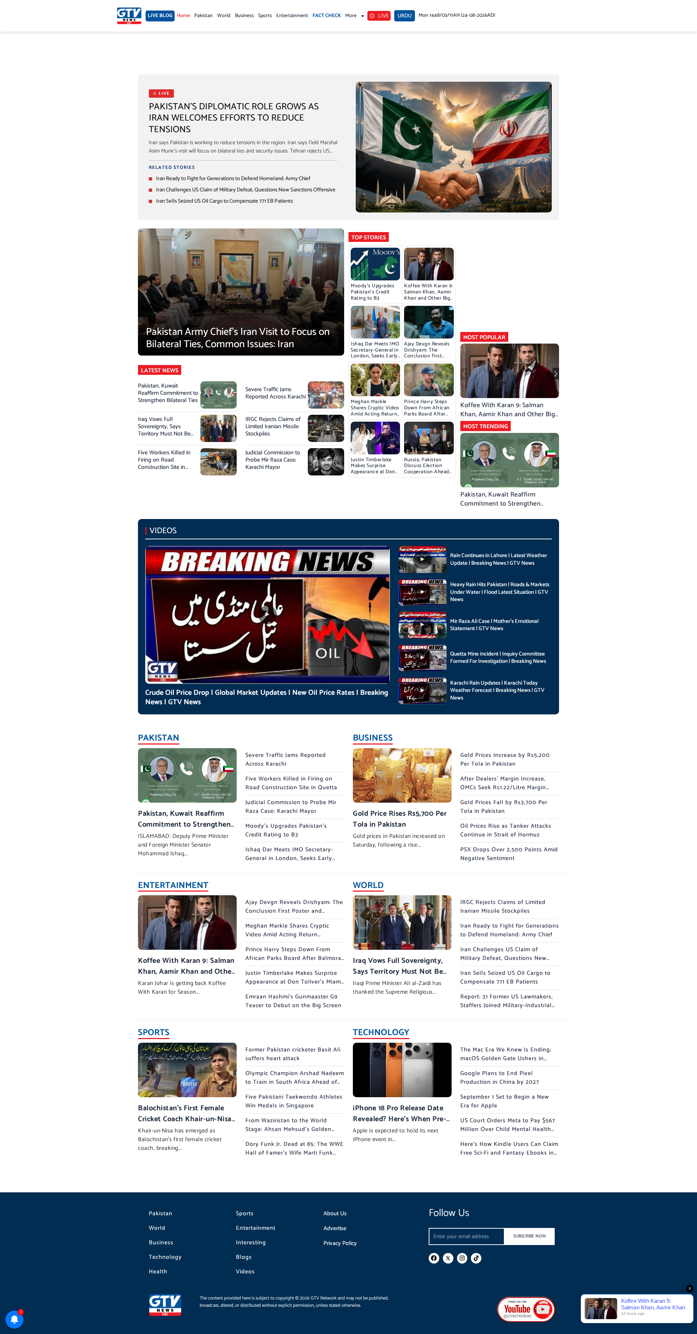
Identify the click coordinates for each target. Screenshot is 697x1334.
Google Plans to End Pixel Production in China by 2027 (499, 1078)
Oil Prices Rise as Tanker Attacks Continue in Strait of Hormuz (505, 830)
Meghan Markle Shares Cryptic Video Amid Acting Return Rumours (375, 411)
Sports (265, 16)
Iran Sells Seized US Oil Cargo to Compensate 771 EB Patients (224, 201)
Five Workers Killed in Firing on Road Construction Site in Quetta (164, 463)
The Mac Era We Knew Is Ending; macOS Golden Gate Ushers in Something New (505, 1058)
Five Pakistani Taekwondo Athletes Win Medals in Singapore (294, 1101)
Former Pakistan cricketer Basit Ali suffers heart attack (293, 1054)
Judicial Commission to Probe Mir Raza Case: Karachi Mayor (272, 460)
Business (244, 16)
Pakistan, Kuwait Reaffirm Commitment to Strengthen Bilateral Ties (168, 393)
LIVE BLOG (160, 16)
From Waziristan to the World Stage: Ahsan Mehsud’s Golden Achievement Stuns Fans (288, 1129)
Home (183, 16)
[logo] (129, 15)
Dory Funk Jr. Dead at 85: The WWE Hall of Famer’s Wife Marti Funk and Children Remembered (294, 1153)
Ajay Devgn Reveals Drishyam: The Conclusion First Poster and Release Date (426, 356)
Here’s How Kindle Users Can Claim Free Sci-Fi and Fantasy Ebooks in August (509, 1153)
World (224, 16)
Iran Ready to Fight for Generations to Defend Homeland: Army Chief (233, 178)
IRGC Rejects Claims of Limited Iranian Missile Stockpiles (273, 426)
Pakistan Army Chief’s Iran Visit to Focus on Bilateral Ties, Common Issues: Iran (238, 338)
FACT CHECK (327, 16)
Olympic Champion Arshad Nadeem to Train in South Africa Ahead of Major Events (294, 1082)
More (350, 16)
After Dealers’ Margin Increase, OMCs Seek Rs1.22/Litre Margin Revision (503, 787)
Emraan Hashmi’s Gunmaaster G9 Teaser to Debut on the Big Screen (293, 1001)
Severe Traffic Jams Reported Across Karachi (275, 393)
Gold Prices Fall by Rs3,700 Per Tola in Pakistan (503, 807)
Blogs (244, 1257)
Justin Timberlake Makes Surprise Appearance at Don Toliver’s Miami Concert (373, 472)
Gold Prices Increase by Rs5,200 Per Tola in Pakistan (505, 759)
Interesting (251, 1242)
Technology (165, 1257)
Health (158, 1272)
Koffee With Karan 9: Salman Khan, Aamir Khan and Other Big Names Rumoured (428, 295)
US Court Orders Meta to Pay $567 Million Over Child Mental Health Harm (507, 1129)
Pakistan (203, 16)
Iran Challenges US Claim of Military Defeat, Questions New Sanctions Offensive (245, 189)
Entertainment (292, 16)
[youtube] (526, 1309)
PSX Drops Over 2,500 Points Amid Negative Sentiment (509, 854)
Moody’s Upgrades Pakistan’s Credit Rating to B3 (372, 292)
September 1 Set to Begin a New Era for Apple (504, 1101)
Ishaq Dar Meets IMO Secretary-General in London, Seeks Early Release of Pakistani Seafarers (375, 356)
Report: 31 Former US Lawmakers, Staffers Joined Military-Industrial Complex (506, 1005)
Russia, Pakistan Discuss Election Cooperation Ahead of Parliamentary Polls (426, 472)
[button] (556, 374)
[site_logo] (170, 1305)
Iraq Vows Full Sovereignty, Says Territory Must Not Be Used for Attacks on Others (164, 433)
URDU (405, 15)
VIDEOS (163, 531)
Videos (245, 1272)
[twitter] (448, 1258)
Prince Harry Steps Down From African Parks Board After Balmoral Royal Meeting (427, 414)
